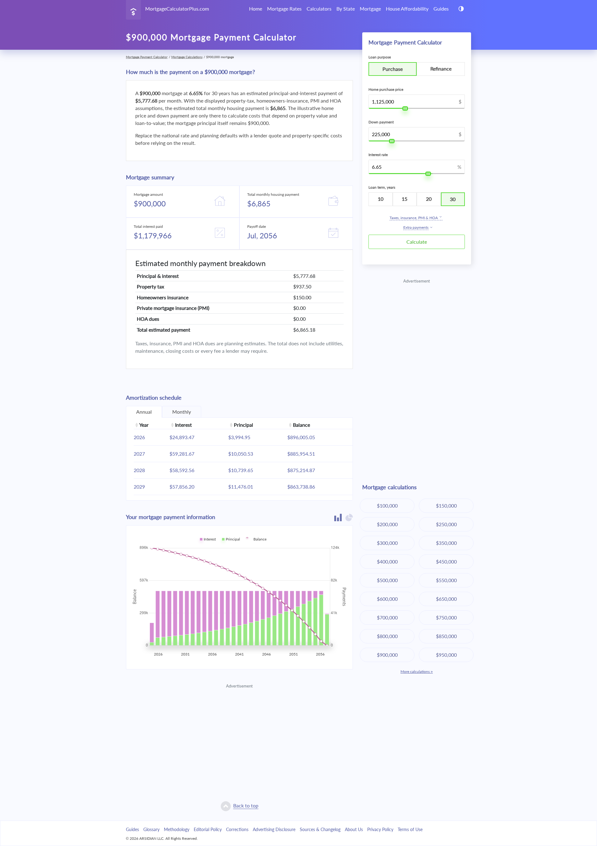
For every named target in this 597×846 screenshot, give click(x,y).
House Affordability (407, 8)
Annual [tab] (144, 412)
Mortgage (370, 8)
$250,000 (446, 524)
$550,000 (446, 580)
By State (345, 8)
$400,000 (387, 561)
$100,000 (387, 505)
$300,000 (387, 543)
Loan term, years (381, 187)
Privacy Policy (380, 829)
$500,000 (387, 580)
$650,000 (446, 599)
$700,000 (387, 617)
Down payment (381, 122)
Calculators (319, 8)
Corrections (237, 829)
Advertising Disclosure (274, 829)
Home (255, 8)
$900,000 (387, 655)
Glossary (151, 829)
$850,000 (446, 636)
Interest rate (378, 154)
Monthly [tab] (181, 412)
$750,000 (446, 617)
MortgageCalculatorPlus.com (177, 8)
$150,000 (446, 505)
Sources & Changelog (320, 829)
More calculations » (416, 671)
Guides (441, 8)
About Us (354, 829)
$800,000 (387, 636)
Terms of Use (410, 829)
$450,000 (446, 561)
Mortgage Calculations (186, 57)
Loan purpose (379, 57)
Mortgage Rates (284, 8)
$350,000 (446, 543)
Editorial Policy (208, 829)
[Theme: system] (461, 9)
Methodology (176, 829)
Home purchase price (385, 89)
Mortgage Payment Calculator (147, 57)
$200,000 (387, 524)
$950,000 (446, 655)
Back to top (245, 805)
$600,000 (387, 599)
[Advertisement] (239, 732)
